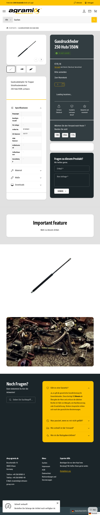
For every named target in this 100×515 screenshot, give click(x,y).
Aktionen (79, 3)
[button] (4, 11)
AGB (43, 470)
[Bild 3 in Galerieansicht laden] (31, 69)
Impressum (46, 466)
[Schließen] (57, 503)
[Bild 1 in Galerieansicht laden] (10, 69)
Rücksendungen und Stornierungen (49, 478)
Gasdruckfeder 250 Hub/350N (28, 28)
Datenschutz (46, 473)
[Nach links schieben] (36, 60)
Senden (60, 191)
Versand (57, 67)
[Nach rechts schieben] (41, 60)
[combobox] (55, 19)
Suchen (44, 463)
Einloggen (91, 3)
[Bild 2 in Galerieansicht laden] (21, 69)
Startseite (12, 28)
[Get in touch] (90, 11)
